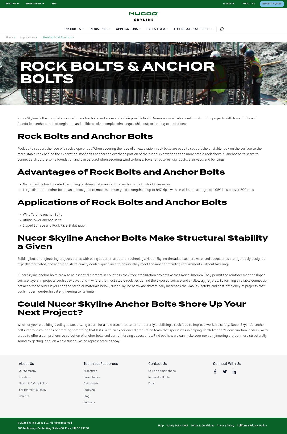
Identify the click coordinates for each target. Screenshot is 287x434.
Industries (99, 29)
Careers (24, 396)
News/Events (33, 4)
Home (9, 37)
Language (228, 4)
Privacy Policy (225, 425)
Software (89, 402)
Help (161, 425)
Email (151, 383)
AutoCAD (89, 389)
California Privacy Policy (252, 425)
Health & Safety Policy (33, 383)
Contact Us (248, 4)
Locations (25, 377)
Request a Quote (272, 4)
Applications (127, 29)
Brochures (90, 370)
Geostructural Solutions (57, 37)
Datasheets (91, 383)
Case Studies (92, 377)
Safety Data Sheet (177, 425)
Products (73, 29)
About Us (10, 4)
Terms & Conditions (202, 425)
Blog (54, 4)
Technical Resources (191, 29)
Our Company (27, 370)
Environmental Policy (32, 389)
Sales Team (155, 29)
